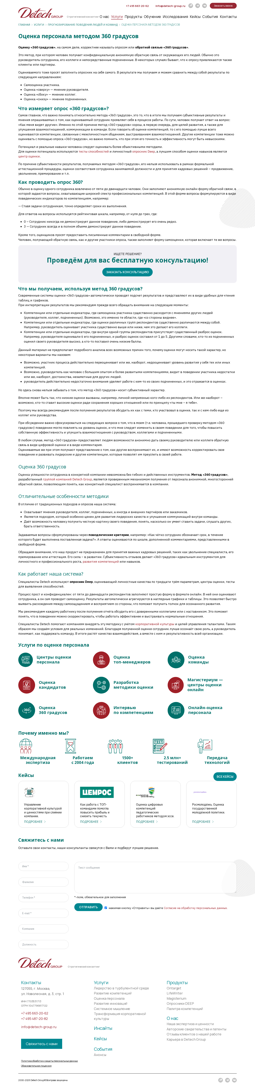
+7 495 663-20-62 (137, 6)
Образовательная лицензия (36, 1065)
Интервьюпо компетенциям (133, 710)
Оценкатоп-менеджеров (131, 659)
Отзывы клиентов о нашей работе (194, 1034)
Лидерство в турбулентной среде (121, 988)
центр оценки (29, 156)
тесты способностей (94, 151)
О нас (104, 16)
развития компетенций (101, 561)
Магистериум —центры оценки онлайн (205, 684)
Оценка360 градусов (53, 710)
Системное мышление (112, 1008)
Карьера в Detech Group (186, 1039)
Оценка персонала (109, 998)
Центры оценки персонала (54, 659)
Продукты (133, 16)
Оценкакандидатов (52, 684)
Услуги (117, 16)
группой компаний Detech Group (67, 479)
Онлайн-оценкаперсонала (205, 710)
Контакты (228, 16)
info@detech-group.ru (170, 6)
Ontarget (174, 988)
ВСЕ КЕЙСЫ (225, 777)
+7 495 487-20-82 (34, 1018)
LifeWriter (175, 993)
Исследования (175, 16)
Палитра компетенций (185, 1008)
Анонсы (100, 1054)
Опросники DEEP (180, 1003)
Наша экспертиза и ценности (190, 1024)
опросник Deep (143, 151)
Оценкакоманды (198, 659)
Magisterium (176, 998)
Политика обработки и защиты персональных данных (49, 1061)
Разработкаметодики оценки (133, 684)
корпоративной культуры (154, 624)
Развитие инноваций (110, 1003)
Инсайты (103, 1028)
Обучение (152, 16)
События (210, 16)
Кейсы (195, 16)
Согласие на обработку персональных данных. (196, 908)
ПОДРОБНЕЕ (33, 822)
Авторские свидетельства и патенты (196, 1029)
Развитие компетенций (113, 993)
